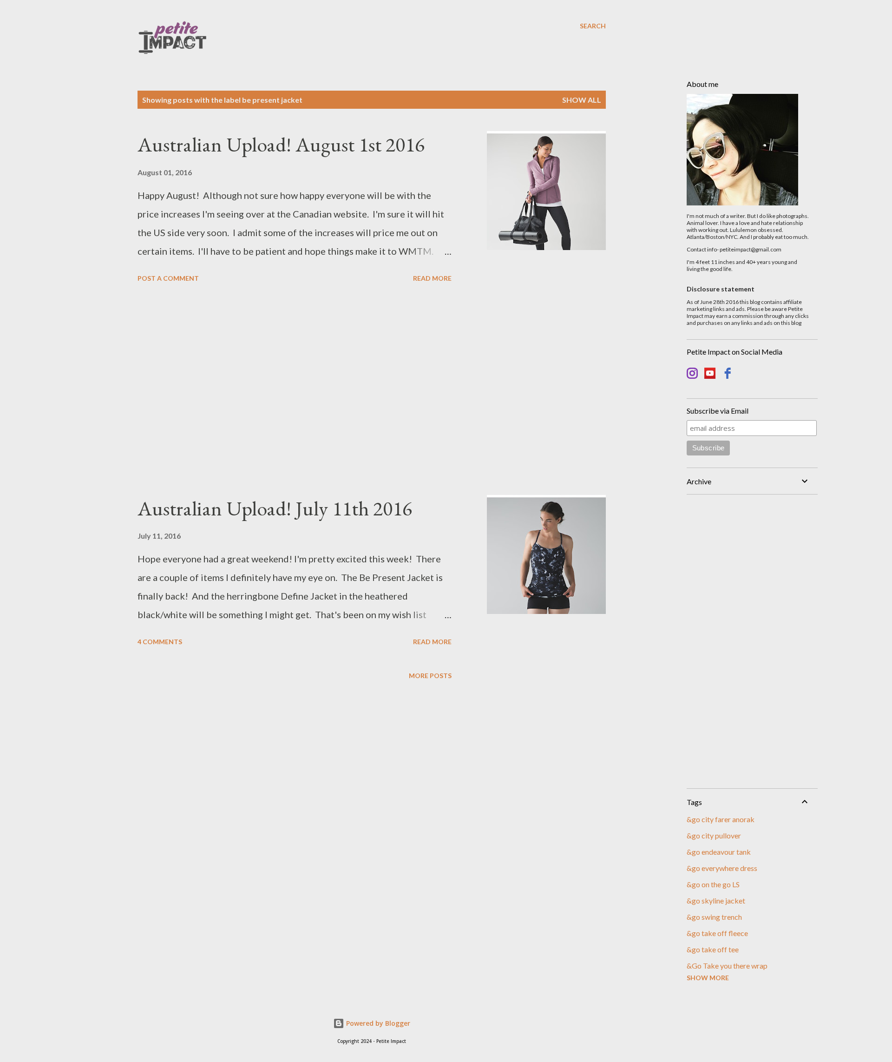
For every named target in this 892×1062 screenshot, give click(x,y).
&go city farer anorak (720, 819)
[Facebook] (727, 375)
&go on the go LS (713, 884)
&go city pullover (714, 835)
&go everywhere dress (722, 868)
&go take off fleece (717, 933)
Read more (432, 278)
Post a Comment (168, 278)
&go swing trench (714, 916)
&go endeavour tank (719, 851)
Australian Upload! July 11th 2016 (275, 508)
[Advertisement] (295, 390)
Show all (581, 99)
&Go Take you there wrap (727, 965)
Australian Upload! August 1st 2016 (281, 144)
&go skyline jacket (716, 900)
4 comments (160, 642)
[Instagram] (692, 375)
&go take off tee (713, 949)
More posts (430, 675)
